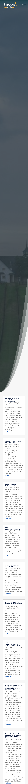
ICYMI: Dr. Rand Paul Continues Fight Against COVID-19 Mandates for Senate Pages (13, 644)
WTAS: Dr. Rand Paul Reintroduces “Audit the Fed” (13, 528)
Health (7, 649)
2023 (15, 607)
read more (8, 432)
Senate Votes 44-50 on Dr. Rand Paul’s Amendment (13, 441)
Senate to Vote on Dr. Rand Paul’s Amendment (12, 485)
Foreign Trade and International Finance (12, 446)
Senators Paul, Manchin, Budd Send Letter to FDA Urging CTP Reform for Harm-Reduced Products (13, 736)
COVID (20, 647)
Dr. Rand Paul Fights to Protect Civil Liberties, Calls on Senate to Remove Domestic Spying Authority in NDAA (13, 687)
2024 (15, 403)
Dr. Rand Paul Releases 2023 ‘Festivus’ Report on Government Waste (13, 604)
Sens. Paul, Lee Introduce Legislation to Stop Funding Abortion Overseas (12, 400)
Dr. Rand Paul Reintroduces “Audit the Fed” (12, 565)
